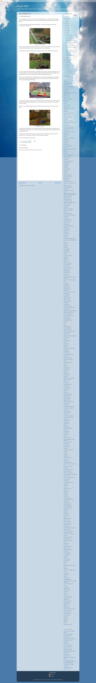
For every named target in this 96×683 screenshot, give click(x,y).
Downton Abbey (67, 199)
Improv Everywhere (68, 646)
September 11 (66, 508)
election (65, 207)
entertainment (66, 219)
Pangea (65, 422)
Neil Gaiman (66, 654)
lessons (65, 356)
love (64, 365)
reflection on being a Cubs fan (70, 463)
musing (65, 392)
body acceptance (67, 116)
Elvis (65, 211)
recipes (65, 460)
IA (64, 323)
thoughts (65, 560)
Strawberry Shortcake (68, 533)
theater (65, 557)
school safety (66, 497)
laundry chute (66, 353)
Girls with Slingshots (68, 644)
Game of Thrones (67, 255)
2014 (66, 28)
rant (64, 452)
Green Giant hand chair (68, 291)
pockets (65, 433)
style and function (67, 537)
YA (64, 622)
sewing (65, 510)
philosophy (66, 431)
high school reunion (68, 312)
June (67, 64)
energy (65, 218)
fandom (65, 230)
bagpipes (65, 106)
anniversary (66, 97)
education (66, 205)
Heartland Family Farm (68, 307)
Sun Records (66, 538)
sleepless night (67, 518)
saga (65, 486)
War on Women (67, 600)
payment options (67, 428)
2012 (66, 32)
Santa (65, 493)
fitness (65, 242)
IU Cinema (66, 337)
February (68, 71)
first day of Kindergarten (69, 238)
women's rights (67, 611)
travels (65, 568)
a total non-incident (68, 87)
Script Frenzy (66, 504)
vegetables (66, 588)
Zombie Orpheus (67, 624)
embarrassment (67, 213)
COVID (65, 167)
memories (66, 373)
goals (65, 274)
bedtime (65, 109)
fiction (65, 235)
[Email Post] (34, 141)
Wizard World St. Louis (68, 608)
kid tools (65, 345)
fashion (65, 232)
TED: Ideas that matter (68, 660)
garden (65, 259)
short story (66, 515)
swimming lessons (67, 540)
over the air (66, 420)
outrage (65, 418)
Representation (67, 471)
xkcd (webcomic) (67, 669)
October (68, 57)
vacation (65, 586)
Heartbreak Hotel (67, 306)
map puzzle (66, 368)
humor (65, 321)
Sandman (66, 491)
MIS (64, 381)
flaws (65, 244)
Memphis (65, 375)
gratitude (65, 290)
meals (65, 371)
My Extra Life (66, 652)
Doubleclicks (66, 197)
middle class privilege (68, 378)
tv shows (65, 573)
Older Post (58, 182)
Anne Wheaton (67, 637)
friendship (66, 250)
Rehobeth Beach (67, 466)
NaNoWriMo (66, 396)
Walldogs (65, 599)
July (67, 62)
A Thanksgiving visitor (70, 42)
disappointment (67, 185)
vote (64, 593)
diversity (65, 188)
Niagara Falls (66, 400)
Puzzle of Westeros (68, 449)
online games (66, 411)
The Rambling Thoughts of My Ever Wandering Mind (70, 662)
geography (66, 270)
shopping (65, 513)
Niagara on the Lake (68, 401)
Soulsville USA (67, 521)
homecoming (66, 318)
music (65, 390)
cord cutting (66, 162)
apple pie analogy (67, 98)
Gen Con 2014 (67, 263)
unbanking (66, 577)
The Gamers (66, 554)
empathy (65, 216)
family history (66, 229)
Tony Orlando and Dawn (69, 565)
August (67, 60)
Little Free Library (67, 362)
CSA (65, 172)
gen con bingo (67, 264)
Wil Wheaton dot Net (68, 667)
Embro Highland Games (69, 215)
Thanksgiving (66, 552)
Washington (66, 602)
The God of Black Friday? (71, 40)
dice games (66, 179)
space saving (66, 523)
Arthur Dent (66, 105)
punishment (66, 446)
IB (64, 324)
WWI (65, 619)
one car (65, 409)
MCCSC (65, 370)
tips (64, 563)
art (64, 103)
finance (65, 236)
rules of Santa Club (68, 482)
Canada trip (66, 130)
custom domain (67, 175)
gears (65, 261)
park (65, 425)
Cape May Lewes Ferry (68, 131)
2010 (66, 75)
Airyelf (52, 679)
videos (65, 591)
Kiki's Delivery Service (68, 348)
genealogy (66, 269)
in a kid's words (67, 327)
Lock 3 (65, 364)
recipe (65, 459)
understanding (67, 579)
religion (65, 468)
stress (65, 535)
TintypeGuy (66, 665)
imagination (66, 326)
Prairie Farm (66, 437)
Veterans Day (66, 589)
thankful (65, 551)
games (65, 256)
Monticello (66, 382)
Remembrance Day (68, 469)
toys (64, 566)
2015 (66, 26)
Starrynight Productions (68, 527)
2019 (66, 21)
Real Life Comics (67, 655)
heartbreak (66, 304)
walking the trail (67, 597)
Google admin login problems (70, 279)
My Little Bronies (67, 393)
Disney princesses (67, 187)
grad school (66, 287)
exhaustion (66, 224)
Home (40, 182)
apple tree (66, 100)
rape (65, 454)
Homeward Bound (67, 320)
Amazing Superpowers (68, 633)
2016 (66, 25)
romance (65, 480)
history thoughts (67, 313)
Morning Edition (67, 384)
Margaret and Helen (68, 649)
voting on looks (67, 596)
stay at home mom (67, 530)
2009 (66, 76)
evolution (65, 222)
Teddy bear (66, 548)
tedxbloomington (67, 549)
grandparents (66, 288)
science (65, 501)
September (68, 59)
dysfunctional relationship (69, 202)
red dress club (67, 462)
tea (64, 541)
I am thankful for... (69, 43)
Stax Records (66, 529)
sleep (65, 516)
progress (65, 443)
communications (67, 154)
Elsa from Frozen (67, 210)
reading (65, 456)
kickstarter (66, 343)
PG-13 (65, 429)
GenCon (65, 266)
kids (64, 346)
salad (65, 490)
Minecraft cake (67, 379)
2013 (66, 30)
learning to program (68, 354)
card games (66, 134)
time (64, 562)
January (68, 72)
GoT (65, 282)
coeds (65, 151)
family (65, 227)
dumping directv (67, 200)
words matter (66, 615)
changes (65, 139)
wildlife (29, 142)
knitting (65, 349)
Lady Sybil (66, 351)
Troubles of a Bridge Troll (69, 570)
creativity (65, 170)
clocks (65, 147)
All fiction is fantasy (70, 50)
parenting (66, 423)
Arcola (65, 102)
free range (66, 249)
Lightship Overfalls (67, 359)
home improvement (68, 315)
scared (65, 494)
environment (24, 142)
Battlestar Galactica (68, 108)
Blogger (60, 679)
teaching (65, 544)
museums (66, 389)
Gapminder (66, 643)
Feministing (66, 641)
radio (65, 451)
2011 (66, 33)
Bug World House (67, 120)
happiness (66, 299)
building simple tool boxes (69, 122)
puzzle (65, 448)
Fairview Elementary (68, 226)
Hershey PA (66, 309)
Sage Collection (67, 488)
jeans (65, 338)
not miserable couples (68, 406)
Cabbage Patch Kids (68, 128)
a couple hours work (68, 86)
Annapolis (66, 95)
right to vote (66, 475)
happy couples (67, 301)
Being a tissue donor (70, 55)
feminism (65, 233)
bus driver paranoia (68, 127)
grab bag (65, 284)
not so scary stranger (68, 407)
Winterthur (66, 607)
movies (65, 386)
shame (65, 512)
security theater (67, 507)
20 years (65, 81)
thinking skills (66, 559)
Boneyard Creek (67, 117)
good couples (66, 275)
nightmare (66, 403)
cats (64, 136)
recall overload (67, 457)
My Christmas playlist (70, 38)
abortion (65, 89)
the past (65, 555)
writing (65, 618)
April (67, 67)
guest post (66, 296)
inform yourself (67, 329)
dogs (65, 192)
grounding (66, 293)
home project (66, 317)
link (64, 360)
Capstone (66, 133)
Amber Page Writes (68, 635)
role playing (66, 479)
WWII (65, 621)
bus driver (66, 125)
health (65, 302)
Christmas (66, 144)
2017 (66, 23)
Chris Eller (52, 674)
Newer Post (22, 182)
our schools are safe (68, 417)
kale (64, 342)
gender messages (67, 267)
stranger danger (67, 532)
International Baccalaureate (69, 335)
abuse (65, 91)
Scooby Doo (66, 502)
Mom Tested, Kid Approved (69, 651)
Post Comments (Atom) (29, 185)
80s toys (65, 84)
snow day (66, 519)
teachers (65, 543)
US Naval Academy (68, 583)
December (68, 35)
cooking (65, 159)
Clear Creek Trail (67, 145)
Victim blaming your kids (71, 51)
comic (65, 153)
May (67, 66)
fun (64, 253)
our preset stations (67, 415)
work (65, 616)
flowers (65, 245)
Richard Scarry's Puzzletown (69, 474)
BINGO (65, 111)
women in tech (67, 610)
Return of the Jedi (67, 472)
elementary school (67, 208)
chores (65, 142)
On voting (68, 53)
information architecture (68, 331)
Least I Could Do (67, 648)
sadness (65, 485)
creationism (66, 168)
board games (66, 114)
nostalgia (65, 404)
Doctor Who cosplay (68, 190)
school (65, 496)
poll (64, 436)
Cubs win (65, 173)
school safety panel (68, 499)
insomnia (65, 334)
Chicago (65, 141)
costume (65, 165)
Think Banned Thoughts (69, 664)
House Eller (23, 6)
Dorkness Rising (67, 196)
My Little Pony (66, 395)
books (65, 119)
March (67, 69)
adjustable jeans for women (69, 92)
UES (65, 576)
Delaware (66, 178)
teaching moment (67, 546)
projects (65, 445)
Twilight (65, 574)
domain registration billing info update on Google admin (70, 194)
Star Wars (66, 526)
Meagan (52, 676)
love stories (66, 367)
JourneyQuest (66, 340)
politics (65, 434)
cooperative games (68, 161)
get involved (66, 272)
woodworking (66, 613)
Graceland (66, 285)
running (65, 483)
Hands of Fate (67, 298)
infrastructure (66, 332)
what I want (66, 604)
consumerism (66, 156)
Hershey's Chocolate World (69, 310)
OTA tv (65, 414)
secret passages (67, 505)
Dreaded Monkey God (68, 640)
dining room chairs (67, 181)
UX (64, 585)
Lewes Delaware (67, 357)
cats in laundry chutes (68, 138)
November (68, 37)
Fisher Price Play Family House (70, 240)
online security (67, 412)
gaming (65, 258)
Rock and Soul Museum (69, 477)
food (65, 247)
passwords (66, 426)
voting (65, 594)
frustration (66, 252)
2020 (66, 20)
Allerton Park (66, 94)
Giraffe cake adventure (70, 45)
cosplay (65, 164)
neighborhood (66, 398)
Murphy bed (66, 387)
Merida (65, 376)
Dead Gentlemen (67, 176)
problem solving (67, 441)
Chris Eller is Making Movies (69, 638)
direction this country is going (70, 183)
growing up (66, 295)
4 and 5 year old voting (68, 83)
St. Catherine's (67, 524)
